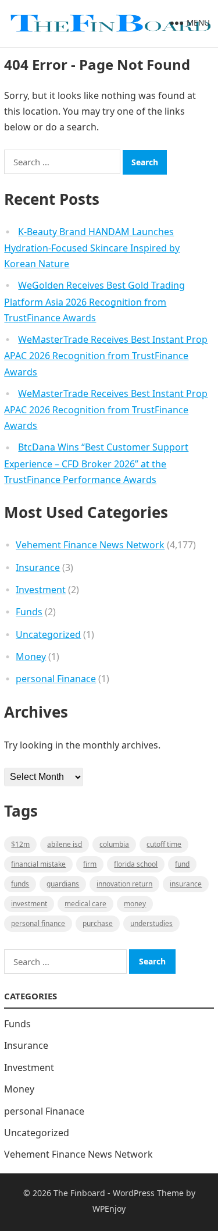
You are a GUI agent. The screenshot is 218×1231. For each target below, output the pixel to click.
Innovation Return (124, 884)
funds (20, 884)
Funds (29, 611)
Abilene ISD (64, 844)
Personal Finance (38, 923)
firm (90, 864)
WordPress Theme (148, 1192)
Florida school (136, 864)
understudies (151, 923)
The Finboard (79, 1192)
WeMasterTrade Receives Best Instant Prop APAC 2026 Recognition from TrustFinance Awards (106, 355)
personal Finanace (56, 678)
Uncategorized (48, 634)
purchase (98, 923)
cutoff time (163, 844)
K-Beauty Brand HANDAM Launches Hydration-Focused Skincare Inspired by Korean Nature (92, 248)
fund (182, 864)
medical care (85, 904)
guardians (63, 884)
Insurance (38, 567)
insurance (186, 884)
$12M (20, 844)
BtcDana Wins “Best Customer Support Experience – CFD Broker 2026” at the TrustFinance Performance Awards (96, 463)
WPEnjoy (109, 1208)
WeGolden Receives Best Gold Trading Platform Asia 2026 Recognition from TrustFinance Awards (94, 301)
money (135, 904)
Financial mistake (38, 864)
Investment (41, 589)
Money (31, 656)
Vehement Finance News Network (90, 544)
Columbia (114, 844)
